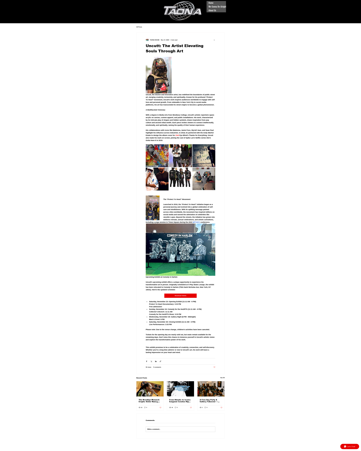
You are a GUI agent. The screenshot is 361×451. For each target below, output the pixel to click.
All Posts (139, 27)
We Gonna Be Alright (217, 6)
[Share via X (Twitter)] (151, 361)
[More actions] (214, 40)
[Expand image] (157, 155)
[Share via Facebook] (147, 361)
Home (211, 2)
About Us (212, 10)
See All (222, 377)
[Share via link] (160, 361)
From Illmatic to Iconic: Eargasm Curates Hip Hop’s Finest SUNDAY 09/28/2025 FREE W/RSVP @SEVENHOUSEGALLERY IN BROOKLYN (180, 401)
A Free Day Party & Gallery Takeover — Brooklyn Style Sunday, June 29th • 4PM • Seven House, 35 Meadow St (210, 401)
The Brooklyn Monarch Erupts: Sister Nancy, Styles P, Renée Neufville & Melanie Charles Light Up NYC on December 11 (149, 401)
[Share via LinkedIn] (156, 361)
